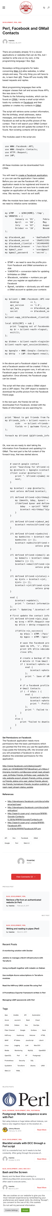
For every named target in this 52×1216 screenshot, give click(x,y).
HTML (43, 1035)
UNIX (43, 1066)
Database (10, 1110)
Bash (28, 1020)
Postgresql (36, 1055)
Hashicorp (20, 1035)
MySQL (30, 1050)
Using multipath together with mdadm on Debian (24, 968)
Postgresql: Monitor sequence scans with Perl (25, 1115)
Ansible (16, 1015)
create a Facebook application (32, 175)
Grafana (34, 1030)
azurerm (18, 1020)
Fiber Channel (10, 1030)
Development (8, 22)
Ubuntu (32, 1066)
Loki (26, 1045)
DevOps (36, 1025)
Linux (7, 1045)
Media (7, 1050)
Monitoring (18, 1050)
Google (7, 843)
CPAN (14, 99)
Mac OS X (26, 1169)
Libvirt (41, 1040)
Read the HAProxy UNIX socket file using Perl (22, 985)
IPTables (17, 1040)
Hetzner (32, 1035)
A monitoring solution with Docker (18, 950)
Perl (15, 22)
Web (19, 22)
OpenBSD (42, 1050)
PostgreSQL (35, 1110)
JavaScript (29, 1040)
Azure (7, 1020)
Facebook (28, 102)
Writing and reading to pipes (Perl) (22, 928)
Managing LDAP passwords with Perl (19, 1000)
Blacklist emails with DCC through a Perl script (24, 1145)
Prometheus (9, 1061)
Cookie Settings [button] (11, 1210)
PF (26, 1055)
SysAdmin (8, 1066)
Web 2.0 (18, 71)
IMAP (6, 1040)
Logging (17, 1045)
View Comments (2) (24, 877)
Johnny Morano (14, 1129)
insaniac (12, 40)
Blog (8, 896)
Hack (44, 1030)
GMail (38, 105)
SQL (32, 1061)
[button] (4, 8)
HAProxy (8, 1035)
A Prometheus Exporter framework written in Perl (24, 993)
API (20, 77)
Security (22, 1061)
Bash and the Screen (15, 1172)
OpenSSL (8, 1055)
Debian (16, 1025)
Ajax (6, 1015)
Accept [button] (25, 1210)
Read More (41, 1130)
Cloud (37, 1020)
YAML (18, 1071)
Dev (14, 838)
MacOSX (37, 1045)
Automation (36, 1015)
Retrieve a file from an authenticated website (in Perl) (23, 901)
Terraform (21, 1066)
